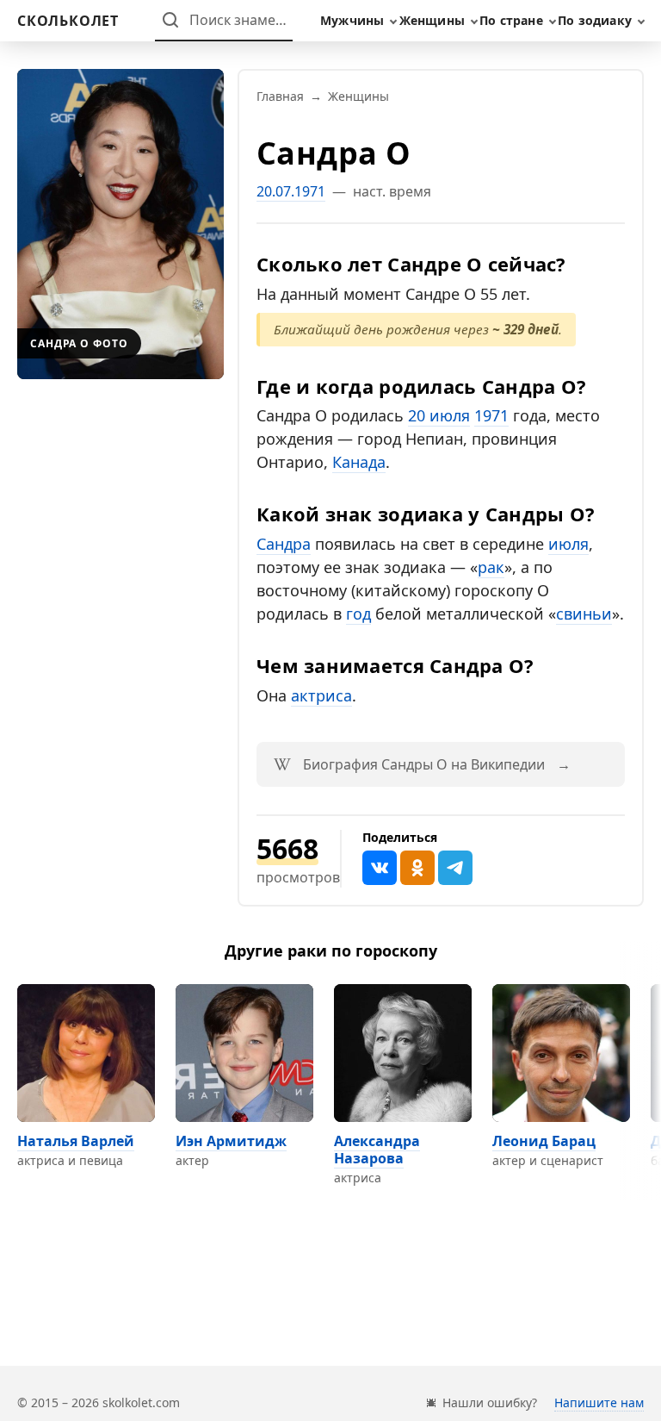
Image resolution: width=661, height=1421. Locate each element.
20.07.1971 (290, 191)
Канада (359, 462)
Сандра (283, 543)
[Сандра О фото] (120, 224)
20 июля (439, 415)
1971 (491, 415)
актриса (321, 695)
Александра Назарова (377, 1149)
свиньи (584, 613)
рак (491, 567)
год (358, 613)
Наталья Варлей (75, 1140)
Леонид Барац (544, 1140)
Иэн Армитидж (231, 1140)
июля (568, 543)
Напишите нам (599, 1402)
